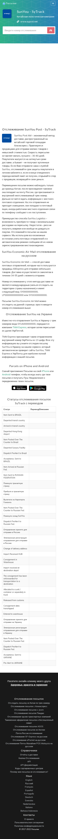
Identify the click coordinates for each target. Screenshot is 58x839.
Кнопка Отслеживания (29, 758)
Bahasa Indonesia (29, 811)
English (29, 780)
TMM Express (19, 327)
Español (29, 790)
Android (6, 374)
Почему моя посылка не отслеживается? (29, 771)
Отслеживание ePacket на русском (29, 740)
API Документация (29, 765)
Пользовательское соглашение (29, 822)
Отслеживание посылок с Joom (29, 709)
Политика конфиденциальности (29, 826)
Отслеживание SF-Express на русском (29, 736)
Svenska (29, 800)
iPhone (45, 371)
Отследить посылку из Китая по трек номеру (29, 703)
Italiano (29, 807)
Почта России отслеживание (29, 733)
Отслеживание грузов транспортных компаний (29, 716)
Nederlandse (29, 804)
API (29, 761)
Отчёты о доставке (29, 754)
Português (29, 793)
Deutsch (29, 797)
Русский (29, 783)
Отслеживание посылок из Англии (29, 729)
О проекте (29, 819)
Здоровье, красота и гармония (29, 684)
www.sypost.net (29, 21)
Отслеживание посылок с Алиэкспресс (29, 706)
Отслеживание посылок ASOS (29, 726)
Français (29, 787)
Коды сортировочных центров (29, 768)
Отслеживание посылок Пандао (29, 713)
